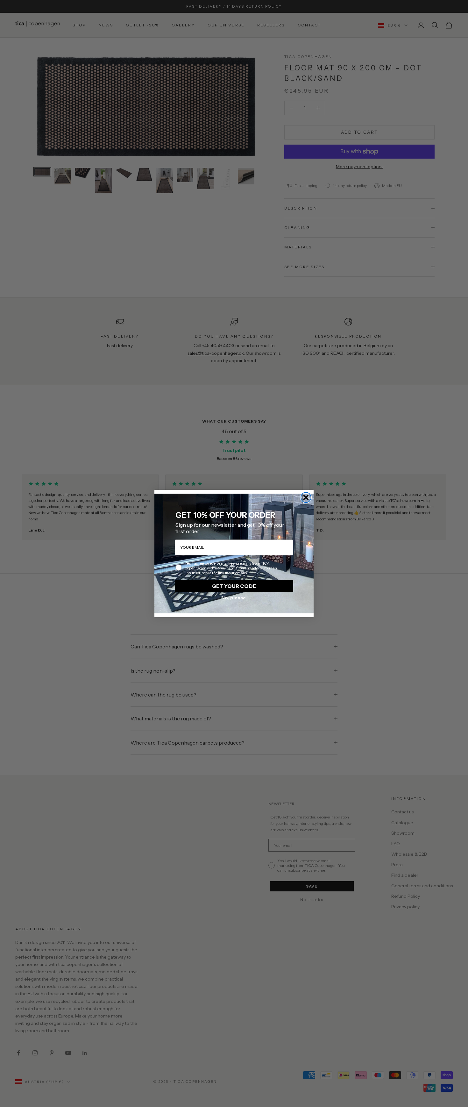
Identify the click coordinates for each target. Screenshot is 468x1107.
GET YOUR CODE (234, 586)
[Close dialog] (306, 497)
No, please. (234, 598)
